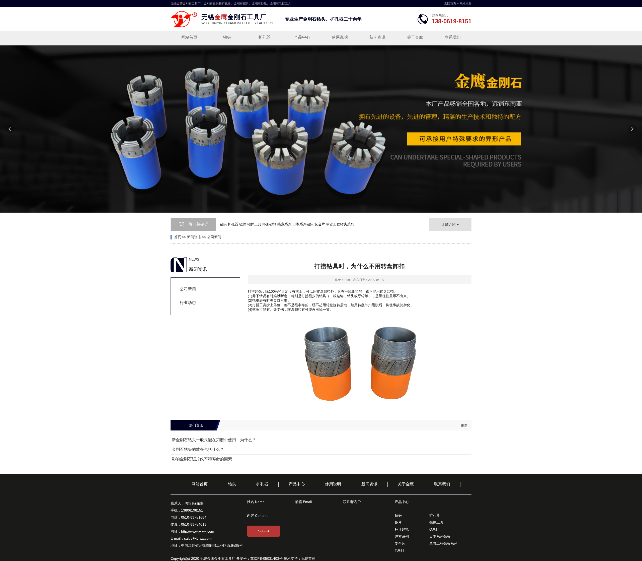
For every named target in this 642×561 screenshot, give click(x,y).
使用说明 (340, 37)
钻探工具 (436, 522)
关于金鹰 (415, 37)
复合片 (400, 543)
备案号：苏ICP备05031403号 (259, 558)
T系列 (399, 550)
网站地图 (465, 3)
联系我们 (453, 37)
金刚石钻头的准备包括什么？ (198, 449)
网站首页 (189, 37)
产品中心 (302, 37)
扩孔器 (265, 37)
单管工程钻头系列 (443, 543)
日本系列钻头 (439, 536)
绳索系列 (402, 536)
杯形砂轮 (402, 529)
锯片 (398, 522)
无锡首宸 (308, 558)
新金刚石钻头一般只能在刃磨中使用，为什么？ (214, 440)
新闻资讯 (377, 37)
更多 (464, 425)
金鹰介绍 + (450, 224)
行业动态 (188, 302)
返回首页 (450, 3)
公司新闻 (214, 237)
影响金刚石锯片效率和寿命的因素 (202, 459)
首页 (177, 237)
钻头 (227, 37)
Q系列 (434, 529)
